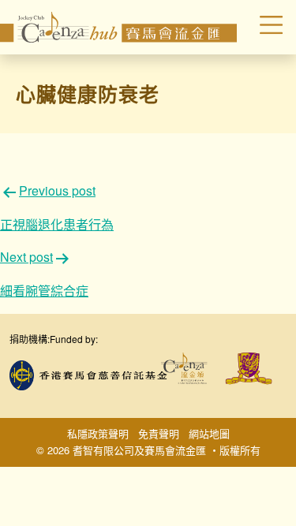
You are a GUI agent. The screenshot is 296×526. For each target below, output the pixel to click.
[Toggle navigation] (262, 27)
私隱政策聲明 (98, 433)
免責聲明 (158, 433)
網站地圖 (209, 433)
